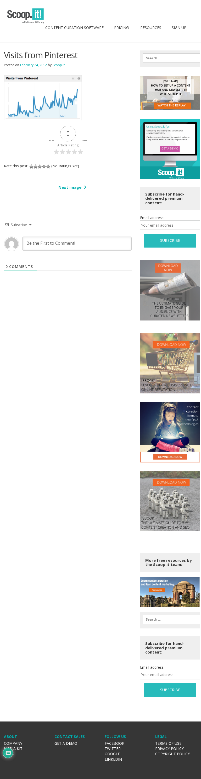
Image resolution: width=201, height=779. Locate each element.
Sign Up (179, 27)
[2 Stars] (36, 166)
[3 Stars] (40, 166)
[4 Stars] (44, 166)
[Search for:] (170, 58)
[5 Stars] (48, 166)
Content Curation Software (74, 27)
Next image (69, 187)
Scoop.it (59, 65)
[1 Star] (31, 166)
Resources (150, 27)
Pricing (121, 27)
